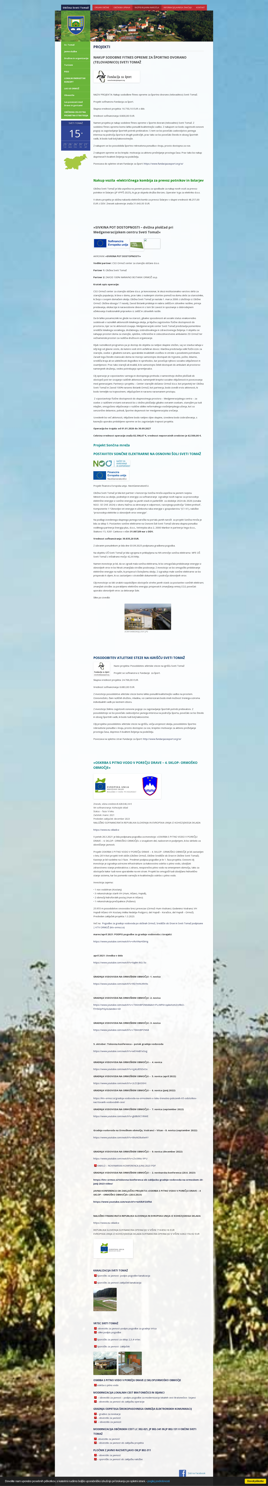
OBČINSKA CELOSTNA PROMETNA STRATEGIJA (76, 114)
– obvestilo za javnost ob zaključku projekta (120, 1442)
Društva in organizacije (76, 58)
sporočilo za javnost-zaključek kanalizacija (119, 1282)
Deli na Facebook (196, 1473)
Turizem (68, 65)
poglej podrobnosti (158, 1481)
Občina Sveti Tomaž (76, 7)
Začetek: (98, 815)
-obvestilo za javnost (108, 1438)
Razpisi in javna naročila (147, 7)
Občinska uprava (122, 7)
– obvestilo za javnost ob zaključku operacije (121, 1401)
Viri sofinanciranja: (102, 807)
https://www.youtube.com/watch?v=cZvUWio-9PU (120, 1158)
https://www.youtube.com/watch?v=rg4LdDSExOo (120, 1069)
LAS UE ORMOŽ (71, 88)
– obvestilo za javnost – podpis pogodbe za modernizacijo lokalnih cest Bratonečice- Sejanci (146, 1397)
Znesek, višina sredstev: (105, 803)
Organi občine (102, 7)
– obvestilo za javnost (109, 1417)
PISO (66, 71)
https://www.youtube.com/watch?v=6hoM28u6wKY (121, 1137)
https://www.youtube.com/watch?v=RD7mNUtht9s (120, 983)
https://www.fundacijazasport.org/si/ (163, 163)
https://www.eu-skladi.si (106, 829)
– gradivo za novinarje (109, 1414)
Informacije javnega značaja (178, 7)
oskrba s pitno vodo (107, 1385)
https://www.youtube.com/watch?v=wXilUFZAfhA (122, 1201)
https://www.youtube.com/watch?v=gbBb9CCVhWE (120, 1116)
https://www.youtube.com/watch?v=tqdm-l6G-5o (119, 962)
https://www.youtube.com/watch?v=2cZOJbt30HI (119, 1083)
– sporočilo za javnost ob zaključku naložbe (120, 1459)
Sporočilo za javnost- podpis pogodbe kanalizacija (123, 1275)
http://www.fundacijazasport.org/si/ (162, 738)
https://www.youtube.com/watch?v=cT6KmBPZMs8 (121, 1029)
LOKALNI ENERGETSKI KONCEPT (74, 80)
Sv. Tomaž (69, 44)
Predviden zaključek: (103, 818)
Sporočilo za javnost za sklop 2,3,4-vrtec (119, 1339)
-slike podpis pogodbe (109, 1332)
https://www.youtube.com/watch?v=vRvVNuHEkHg (120, 941)
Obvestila (69, 95)
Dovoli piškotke (255, 1481)
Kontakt (200, 7)
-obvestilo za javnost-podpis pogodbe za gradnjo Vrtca (126, 1328)
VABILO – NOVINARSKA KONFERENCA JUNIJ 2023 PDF (126, 1165)
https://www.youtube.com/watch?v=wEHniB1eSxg (120, 1051)
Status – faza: (100, 811)
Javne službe (70, 51)
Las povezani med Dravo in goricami (73, 104)
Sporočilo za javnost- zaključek (113, 1346)
